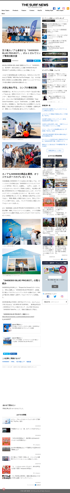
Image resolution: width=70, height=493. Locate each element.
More (3, 13)
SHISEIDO (6, 361)
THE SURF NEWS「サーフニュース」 (30, 491)
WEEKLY (61, 20)
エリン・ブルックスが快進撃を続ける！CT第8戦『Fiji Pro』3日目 (54, 130)
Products (15, 10)
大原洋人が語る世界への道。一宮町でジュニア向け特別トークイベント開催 (55, 124)
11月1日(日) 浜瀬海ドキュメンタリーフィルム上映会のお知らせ (54, 109)
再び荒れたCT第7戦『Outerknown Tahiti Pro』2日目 (55, 48)
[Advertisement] (21, 386)
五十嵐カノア (21, 361)
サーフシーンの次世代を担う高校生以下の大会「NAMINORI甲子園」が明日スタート (55, 140)
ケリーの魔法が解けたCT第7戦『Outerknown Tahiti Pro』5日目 (56, 42)
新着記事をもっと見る (55, 150)
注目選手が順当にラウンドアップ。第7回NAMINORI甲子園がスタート (54, 119)
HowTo (40, 10)
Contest (32, 10)
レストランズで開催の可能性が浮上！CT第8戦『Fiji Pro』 (55, 114)
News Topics (5, 10)
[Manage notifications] (3, 489)
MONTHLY (48, 20)
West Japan (60, 10)
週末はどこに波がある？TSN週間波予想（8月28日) (54, 145)
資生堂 (29, 361)
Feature (24, 10)
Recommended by (31, 484)
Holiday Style (49, 10)
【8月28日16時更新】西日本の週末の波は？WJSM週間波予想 (54, 135)
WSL (13, 361)
